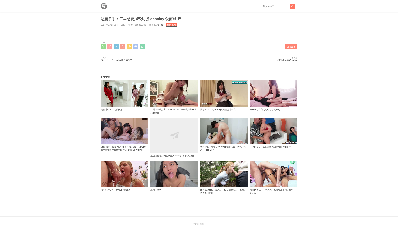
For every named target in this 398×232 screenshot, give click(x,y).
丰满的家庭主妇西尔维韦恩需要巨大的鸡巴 (270, 146)
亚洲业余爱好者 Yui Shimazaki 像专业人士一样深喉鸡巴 (173, 111)
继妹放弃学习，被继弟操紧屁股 (116, 189)
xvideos (159, 24)
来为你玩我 (155, 189)
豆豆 (202, 223)
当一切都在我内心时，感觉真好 (265, 109)
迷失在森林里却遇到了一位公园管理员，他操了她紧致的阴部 (223, 191)
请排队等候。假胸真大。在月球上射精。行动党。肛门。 (271, 191)
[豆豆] (104, 6)
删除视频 (171, 24)
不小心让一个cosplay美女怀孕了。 (117, 60)
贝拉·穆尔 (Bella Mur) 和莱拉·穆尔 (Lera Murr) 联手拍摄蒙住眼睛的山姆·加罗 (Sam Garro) (123, 148)
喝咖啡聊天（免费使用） (113, 109)
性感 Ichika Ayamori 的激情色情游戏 (218, 109)
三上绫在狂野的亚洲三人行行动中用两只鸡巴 (172, 155)
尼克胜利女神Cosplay (286, 60)
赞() (291, 46)
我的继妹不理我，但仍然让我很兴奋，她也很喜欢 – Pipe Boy (223, 148)
